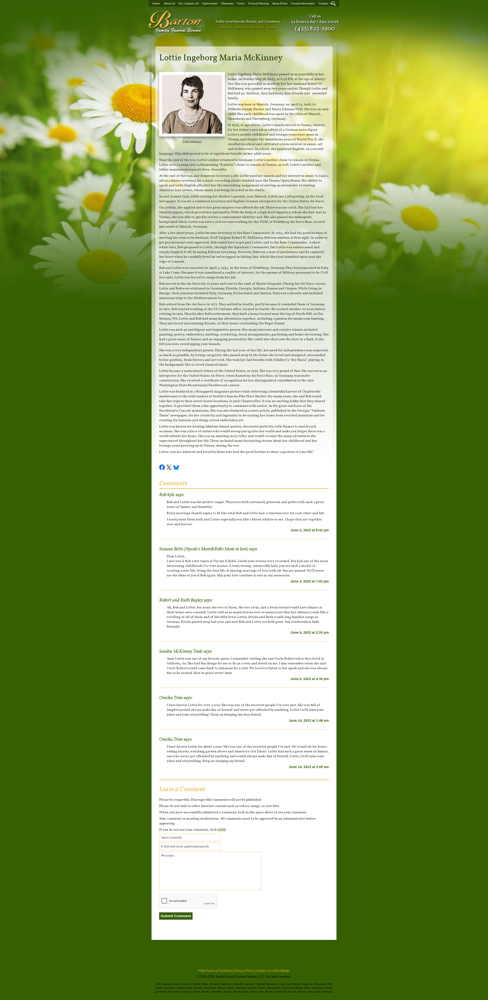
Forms (241, 3)
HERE (222, 829)
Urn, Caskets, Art (188, 3)
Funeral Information (303, 3)
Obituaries (227, 3)
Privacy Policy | (245, 970)
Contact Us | (264, 970)
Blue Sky (176, 467)
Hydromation (210, 3)
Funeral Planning (258, 3)
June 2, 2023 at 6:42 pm (310, 530)
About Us (169, 3)
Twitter (169, 467)
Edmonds (242, 27)
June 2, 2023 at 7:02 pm (310, 581)
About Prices (279, 3)
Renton (272, 27)
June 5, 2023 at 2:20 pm (310, 632)
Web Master (282, 970)
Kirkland (258, 27)
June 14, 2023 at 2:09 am (309, 767)
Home (156, 3)
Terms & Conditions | (220, 970)
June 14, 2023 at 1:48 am (309, 720)
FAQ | (202, 970)
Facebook (162, 467)
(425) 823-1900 (315, 29)
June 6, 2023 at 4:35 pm (310, 679)
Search (333, 3)
